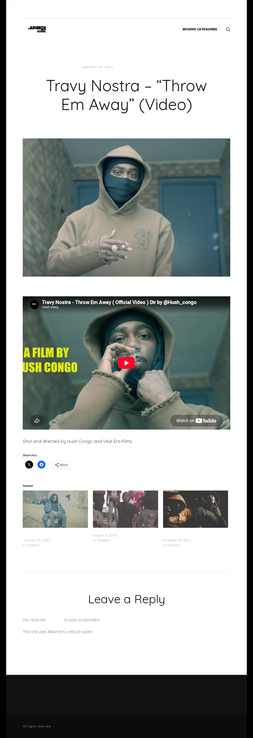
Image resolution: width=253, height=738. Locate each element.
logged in (54, 619)
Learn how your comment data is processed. (135, 631)
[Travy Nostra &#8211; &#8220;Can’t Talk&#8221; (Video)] (125, 509)
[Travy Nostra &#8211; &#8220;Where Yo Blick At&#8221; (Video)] (55, 509)
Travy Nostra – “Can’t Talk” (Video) (121, 530)
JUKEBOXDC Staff (133, 67)
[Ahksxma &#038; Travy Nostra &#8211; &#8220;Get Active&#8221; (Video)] (195, 509)
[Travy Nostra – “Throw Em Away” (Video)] (126, 207)
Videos (161, 67)
